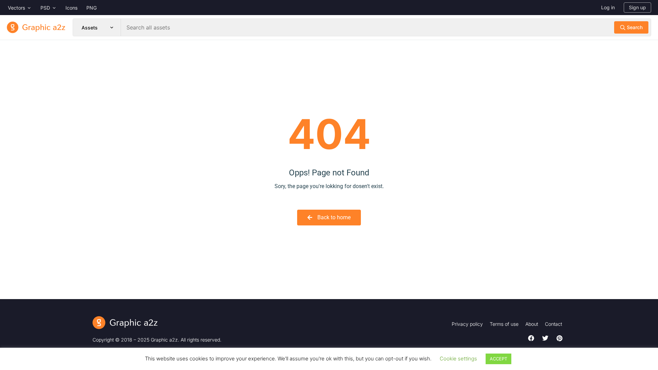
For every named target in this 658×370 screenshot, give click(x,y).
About (531, 324)
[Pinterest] (559, 338)
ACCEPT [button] (498, 358)
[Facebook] (531, 338)
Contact (553, 324)
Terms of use (504, 324)
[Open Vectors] (29, 7)
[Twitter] (545, 338)
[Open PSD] (54, 7)
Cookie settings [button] (458, 358)
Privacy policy (467, 324)
